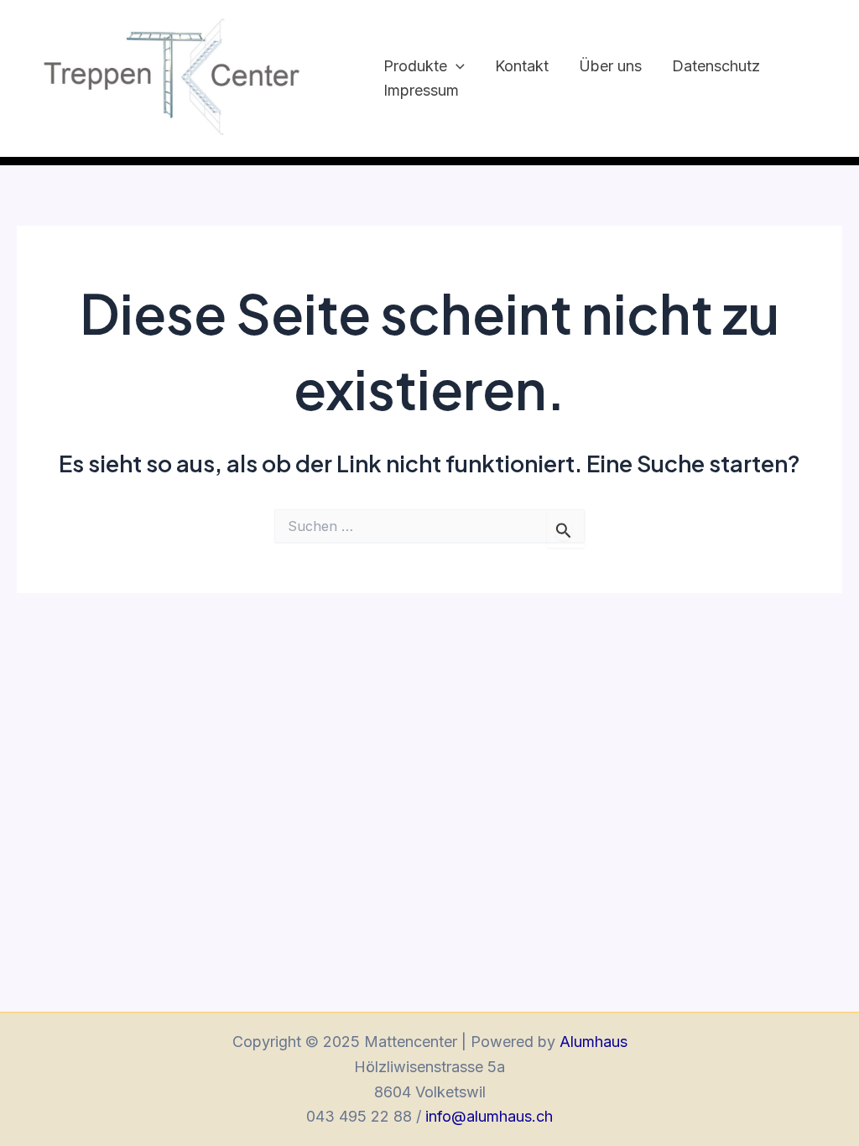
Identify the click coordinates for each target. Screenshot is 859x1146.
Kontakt (522, 66)
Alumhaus (593, 1041)
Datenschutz (716, 66)
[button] (456, 67)
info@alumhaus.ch (489, 1116)
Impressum (421, 90)
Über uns (610, 66)
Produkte (415, 66)
